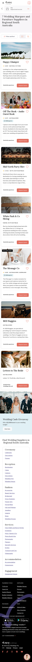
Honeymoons (9, 565)
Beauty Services (10, 493)
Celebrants (8, 452)
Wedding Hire (9, 478)
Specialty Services (10, 545)
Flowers (7, 458)
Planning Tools (7, 583)
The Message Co (11, 268)
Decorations (9, 455)
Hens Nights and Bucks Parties (14, 528)
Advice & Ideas (21, 607)
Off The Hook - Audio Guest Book (13, 112)
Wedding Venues (10, 481)
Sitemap (8, 648)
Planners (7, 542)
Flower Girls (8, 502)
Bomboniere (9, 467)
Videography (9, 553)
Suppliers (20, 583)
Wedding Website (7, 598)
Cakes (7, 470)
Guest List (5, 589)
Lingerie (7, 513)
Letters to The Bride (13, 370)
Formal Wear (9, 504)
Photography (9, 539)
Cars (18, 598)
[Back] (2, 8)
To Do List (5, 586)
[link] (2, 652)
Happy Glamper (11, 62)
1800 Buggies (9, 321)
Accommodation (10, 562)
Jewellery (8, 510)
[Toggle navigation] (3, 3)
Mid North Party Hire (14, 167)
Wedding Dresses (10, 519)
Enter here (7, 429)
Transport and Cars (11, 550)
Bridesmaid (8, 496)
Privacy (15, 648)
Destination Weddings (8, 607)
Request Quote (23, 85)
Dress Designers (10, 499)
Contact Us (20, 613)
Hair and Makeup (10, 507)
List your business (8, 635)
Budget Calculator (7, 595)
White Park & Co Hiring (11, 217)
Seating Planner (6, 592)
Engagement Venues (11, 574)
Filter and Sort (10, 36)
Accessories (8, 490)
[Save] (27, 62)
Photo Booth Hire (10, 536)
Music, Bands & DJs (11, 533)
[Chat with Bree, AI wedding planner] (27, 657)
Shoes (7, 516)
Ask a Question (21, 610)
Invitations (8, 530)
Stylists (7, 548)
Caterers (7, 473)
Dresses (19, 589)
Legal (21, 648)
